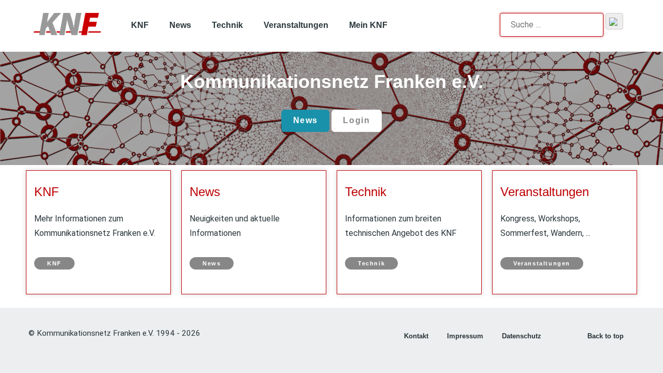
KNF (46, 192)
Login (356, 120)
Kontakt (416, 336)
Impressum (465, 336)
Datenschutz (521, 336)
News (305, 120)
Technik (365, 192)
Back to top (606, 336)
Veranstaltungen (544, 192)
